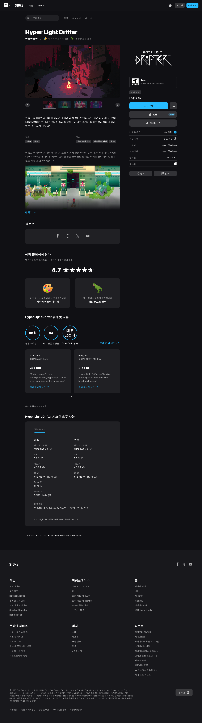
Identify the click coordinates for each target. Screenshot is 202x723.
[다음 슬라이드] (117, 105)
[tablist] (72, 430)
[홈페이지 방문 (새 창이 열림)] (68, 236)
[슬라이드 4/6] (96, 105)
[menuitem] (66, 18)
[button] (72, 212)
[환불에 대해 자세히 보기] (175, 139)
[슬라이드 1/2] (71, 396)
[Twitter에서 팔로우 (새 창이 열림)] (78, 236)
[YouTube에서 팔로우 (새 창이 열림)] (88, 236)
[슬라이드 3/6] (80, 105)
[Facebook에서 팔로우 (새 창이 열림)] (57, 236)
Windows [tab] (39, 429)
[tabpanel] (72, 465)
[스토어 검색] (28, 18)
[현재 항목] (49, 105)
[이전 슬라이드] (27, 105)
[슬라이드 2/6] (65, 105)
